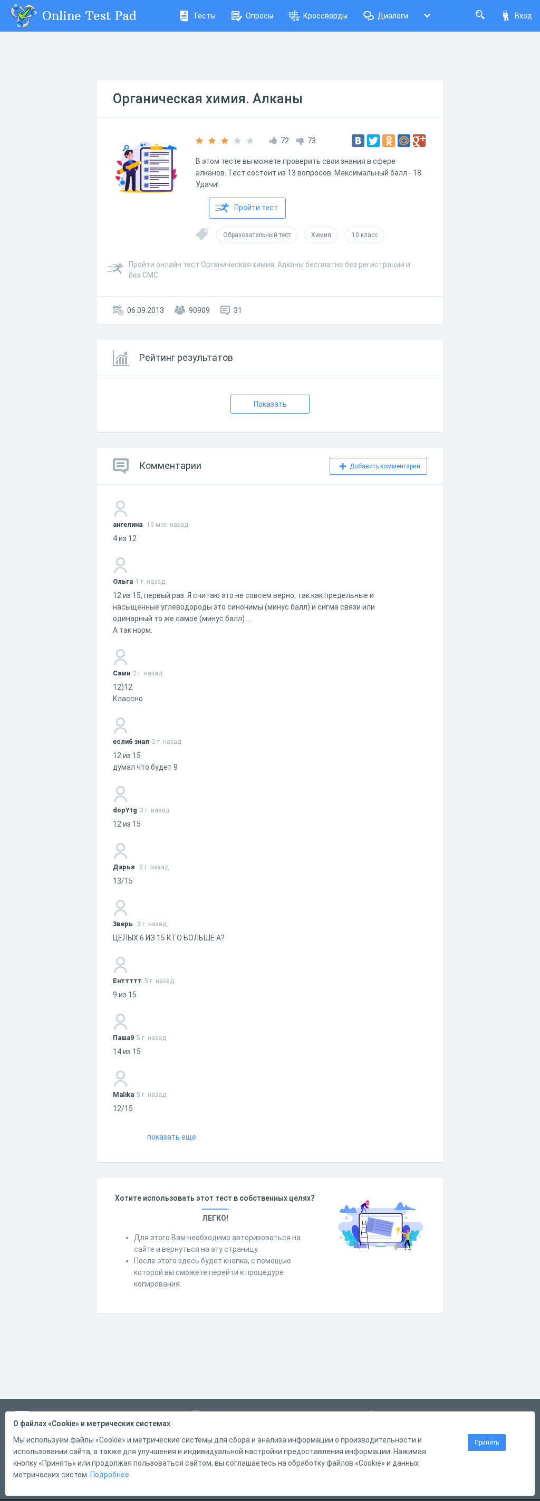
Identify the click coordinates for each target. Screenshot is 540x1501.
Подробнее (109, 1474)
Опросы (259, 16)
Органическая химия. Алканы (208, 98)
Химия (321, 235)
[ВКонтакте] (358, 140)
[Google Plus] (419, 140)
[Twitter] (373, 140)
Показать (270, 404)
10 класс (365, 235)
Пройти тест (256, 207)
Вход (523, 16)
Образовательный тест (257, 235)
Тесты (204, 16)
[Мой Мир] (404, 140)
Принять (487, 1442)
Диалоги (393, 16)
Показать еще (171, 1137)
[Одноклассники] (388, 140)
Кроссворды (325, 16)
